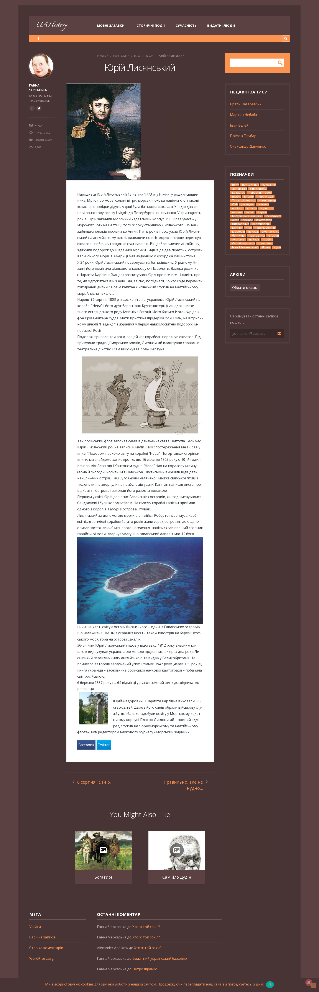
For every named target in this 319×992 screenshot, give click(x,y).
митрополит (240, 223)
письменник (250, 184)
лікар (235, 220)
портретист (257, 235)
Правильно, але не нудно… (183, 785)
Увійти (35, 926)
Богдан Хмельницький (247, 216)
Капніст (237, 227)
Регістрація (120, 55)
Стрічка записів (42, 937)
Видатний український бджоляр (159, 958)
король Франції (265, 227)
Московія (238, 231)
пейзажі (253, 231)
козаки (252, 208)
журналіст (239, 239)
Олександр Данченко (248, 146)
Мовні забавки (111, 25)
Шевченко (265, 243)
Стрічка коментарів (46, 947)
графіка (268, 239)
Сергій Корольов (243, 243)
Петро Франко (144, 969)
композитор (267, 200)
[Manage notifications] (308, 982)
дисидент (248, 204)
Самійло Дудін (176, 877)
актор (250, 212)
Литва (266, 247)
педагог (237, 212)
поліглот (238, 208)
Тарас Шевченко (244, 200)
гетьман (263, 204)
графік (236, 196)
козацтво (238, 192)
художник (269, 184)
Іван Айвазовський (245, 247)
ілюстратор (264, 220)
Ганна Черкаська (38, 87)
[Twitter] (38, 108)
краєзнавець (261, 223)
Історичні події (150, 25)
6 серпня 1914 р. (94, 782)
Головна (101, 55)
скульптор (267, 208)
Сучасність (186, 25)
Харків (262, 212)
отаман (273, 235)
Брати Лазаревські (246, 104)
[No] (313, 985)
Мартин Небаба (243, 114)
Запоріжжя (239, 188)
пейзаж (254, 239)
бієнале (248, 220)
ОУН (235, 204)
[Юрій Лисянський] (140, 131)
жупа (277, 247)
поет (235, 184)
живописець (258, 188)
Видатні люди (221, 25)
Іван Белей (239, 125)
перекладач (266, 196)
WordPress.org (41, 958)
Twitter (104, 744)
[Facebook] (38, 38)
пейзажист (273, 216)
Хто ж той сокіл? (146, 926)
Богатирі (103, 877)
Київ (249, 227)
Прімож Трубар (243, 135)
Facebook (86, 744)
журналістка (270, 231)
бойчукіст (239, 235)
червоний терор (260, 192)
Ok (270, 984)
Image (38, 125)
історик (249, 196)
